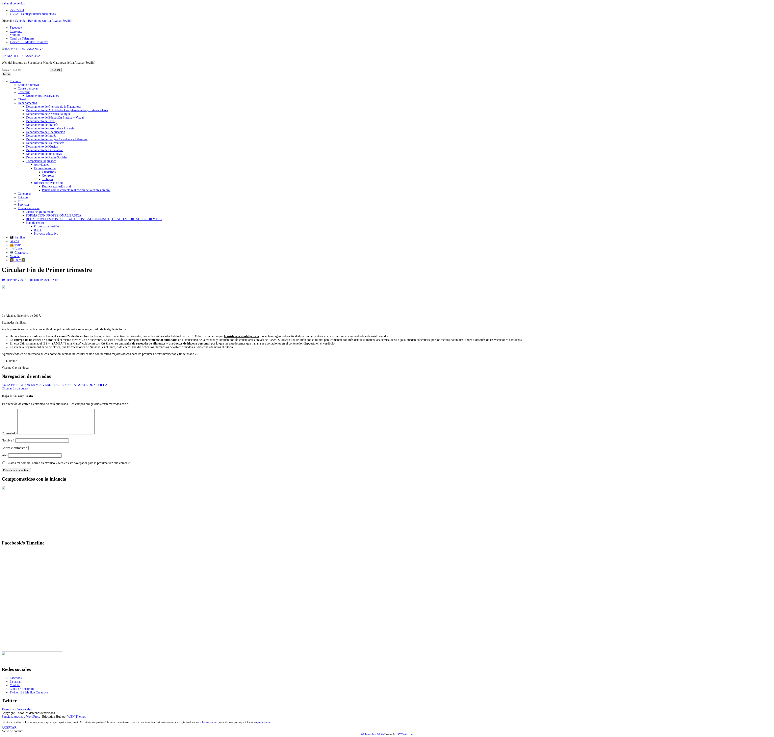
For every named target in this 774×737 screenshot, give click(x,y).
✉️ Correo (16, 248)
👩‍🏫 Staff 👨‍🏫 (17, 260)
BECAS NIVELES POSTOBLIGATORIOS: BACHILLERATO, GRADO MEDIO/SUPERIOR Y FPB (94, 219)
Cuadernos (49, 172)
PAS (21, 201)
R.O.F (38, 230)
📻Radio (15, 245)
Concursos (24, 193)
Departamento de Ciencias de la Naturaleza (53, 106)
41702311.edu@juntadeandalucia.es (33, 14)
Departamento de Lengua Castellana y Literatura (56, 139)
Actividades (41, 164)
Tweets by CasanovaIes (17, 709)
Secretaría (24, 92)
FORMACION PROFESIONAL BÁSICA (53, 215)
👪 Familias (17, 237)
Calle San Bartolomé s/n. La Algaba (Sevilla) (43, 20)
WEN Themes (76, 716)
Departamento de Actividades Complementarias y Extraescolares (67, 110)
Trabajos (47, 179)
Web (4, 455)
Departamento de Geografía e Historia (50, 128)
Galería (14, 241)
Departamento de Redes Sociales (47, 157)
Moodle (15, 256)
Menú (6, 74)
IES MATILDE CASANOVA (21, 55)
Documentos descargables (42, 95)
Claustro (23, 99)
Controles (48, 175)
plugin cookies (264, 722)
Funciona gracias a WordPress (21, 716)
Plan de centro (35, 222)
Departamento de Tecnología (44, 153)
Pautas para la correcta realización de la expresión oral (76, 190)
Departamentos (27, 103)
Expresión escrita (45, 168)
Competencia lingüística (41, 161)
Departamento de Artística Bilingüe (48, 114)
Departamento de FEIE (40, 121)
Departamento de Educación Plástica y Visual (55, 117)
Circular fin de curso (15, 388)
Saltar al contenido (13, 3)
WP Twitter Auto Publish (372, 734)
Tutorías (23, 197)
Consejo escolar (28, 88)
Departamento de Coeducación (45, 132)
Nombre (8, 440)
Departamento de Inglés (41, 135)
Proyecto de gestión (46, 226)
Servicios (23, 204)
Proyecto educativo (46, 233)
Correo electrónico (15, 448)
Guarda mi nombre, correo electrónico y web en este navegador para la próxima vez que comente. (68, 463)
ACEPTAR (9, 727)
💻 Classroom (19, 252)
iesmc (55, 279)
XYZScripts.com (405, 734)
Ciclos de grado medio (40, 211)
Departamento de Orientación (44, 150)
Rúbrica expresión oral (48, 182)
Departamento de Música (42, 146)
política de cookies (208, 722)
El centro (15, 81)
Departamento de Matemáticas (45, 143)
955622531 (17, 10)
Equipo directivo (28, 84)
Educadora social (29, 208)
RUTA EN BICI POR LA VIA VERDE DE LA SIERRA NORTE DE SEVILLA (54, 384)
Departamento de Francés (42, 124)
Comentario (9, 433)
